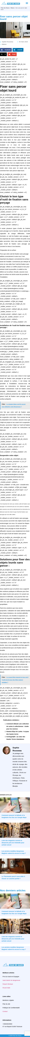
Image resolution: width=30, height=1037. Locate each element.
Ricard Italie (6, 988)
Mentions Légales (8, 1000)
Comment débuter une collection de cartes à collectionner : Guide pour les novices (17, 726)
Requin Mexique (8, 984)
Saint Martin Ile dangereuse (11, 980)
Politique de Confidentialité (11, 1008)
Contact (5, 1011)
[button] (27, 3)
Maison (12, 8)
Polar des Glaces (5, 8)
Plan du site (6, 1004)
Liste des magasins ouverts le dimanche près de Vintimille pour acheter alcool (13, 843)
